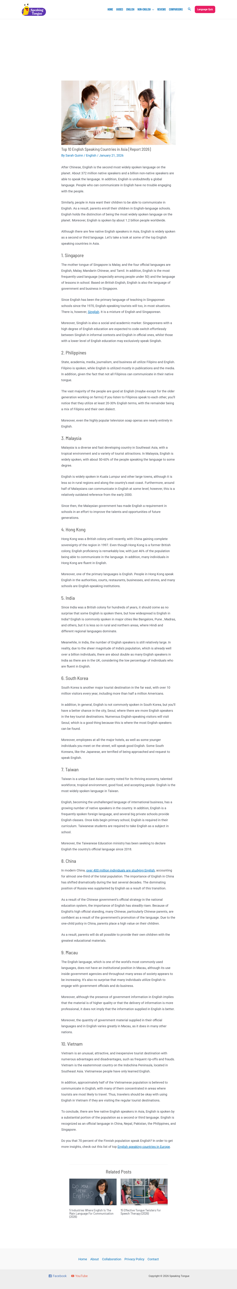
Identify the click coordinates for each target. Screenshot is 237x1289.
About (94, 1259)
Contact (153, 1259)
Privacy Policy (134, 1259)
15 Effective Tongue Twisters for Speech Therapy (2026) (141, 1211)
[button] (152, 9)
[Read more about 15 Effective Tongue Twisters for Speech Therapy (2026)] (144, 1192)
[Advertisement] (118, 43)
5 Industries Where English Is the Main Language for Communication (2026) (91, 1213)
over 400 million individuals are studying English (120, 870)
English (91, 155)
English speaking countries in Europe (144, 1147)
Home (82, 1259)
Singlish (93, 312)
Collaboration (111, 1259)
